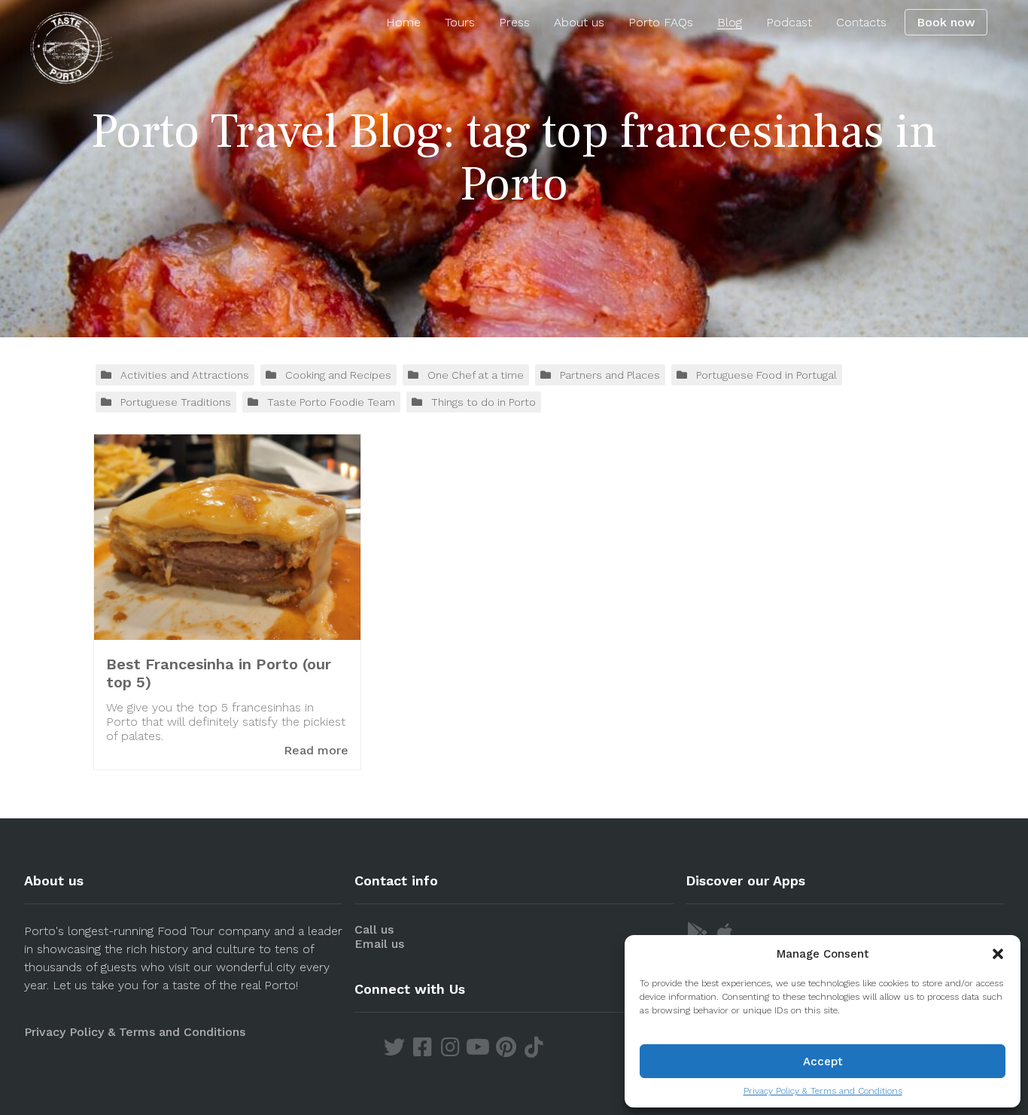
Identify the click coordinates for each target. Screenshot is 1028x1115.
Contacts (861, 22)
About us (579, 22)
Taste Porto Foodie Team (331, 402)
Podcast (789, 22)
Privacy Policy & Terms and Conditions (823, 1091)
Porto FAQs (660, 22)
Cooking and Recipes (338, 375)
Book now (946, 22)
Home (403, 22)
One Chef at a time (475, 375)
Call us (374, 929)
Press (514, 22)
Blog (729, 22)
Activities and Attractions (184, 375)
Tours (460, 22)
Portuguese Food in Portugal (766, 375)
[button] (997, 953)
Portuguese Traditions (175, 402)
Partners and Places (610, 375)
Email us (379, 944)
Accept (823, 1061)
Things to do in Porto (483, 402)
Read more (316, 750)
